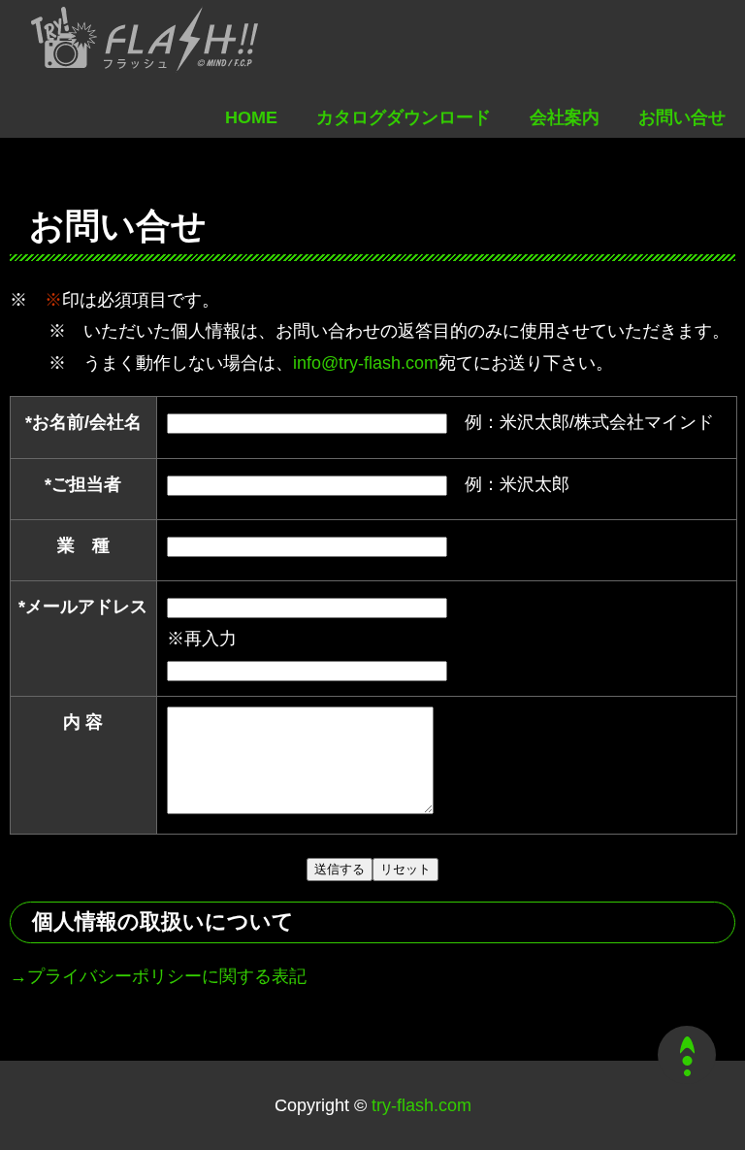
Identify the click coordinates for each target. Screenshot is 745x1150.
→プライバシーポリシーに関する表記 (158, 976)
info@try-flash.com (365, 363)
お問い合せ (682, 117)
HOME (251, 117)
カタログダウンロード (403, 117)
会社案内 (564, 117)
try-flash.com (419, 1105)
